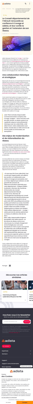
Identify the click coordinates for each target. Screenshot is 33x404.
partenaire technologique (9, 93)
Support (4, 360)
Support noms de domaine (10, 363)
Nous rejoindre (6, 367)
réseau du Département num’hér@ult (12, 84)
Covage (19, 58)
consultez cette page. (13, 332)
